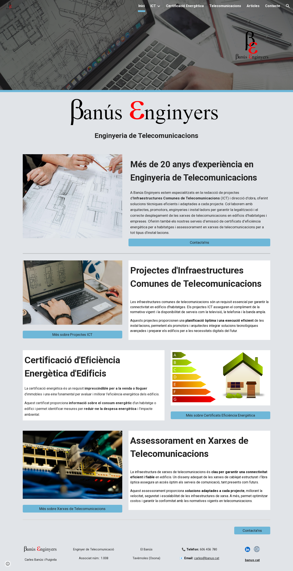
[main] (146, 135)
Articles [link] (253, 6)
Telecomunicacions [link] (225, 6)
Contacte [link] (272, 6)
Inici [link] (141, 6)
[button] (288, 6)
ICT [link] (153, 6)
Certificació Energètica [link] (185, 6)
